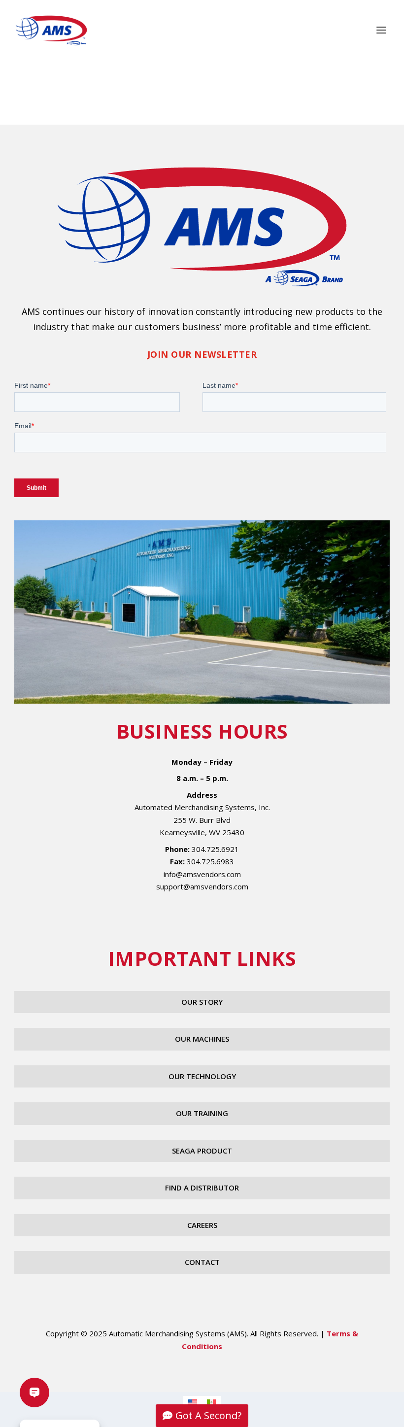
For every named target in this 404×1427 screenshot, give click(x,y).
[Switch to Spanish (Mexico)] (211, 1402)
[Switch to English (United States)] (192, 1402)
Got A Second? (208, 1415)
